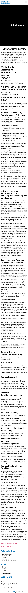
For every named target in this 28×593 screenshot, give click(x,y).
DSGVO (2, 581)
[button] (26, 2)
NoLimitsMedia (20, 592)
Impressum (3, 580)
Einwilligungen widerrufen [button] (7, 546)
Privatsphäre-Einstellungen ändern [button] (9, 543)
